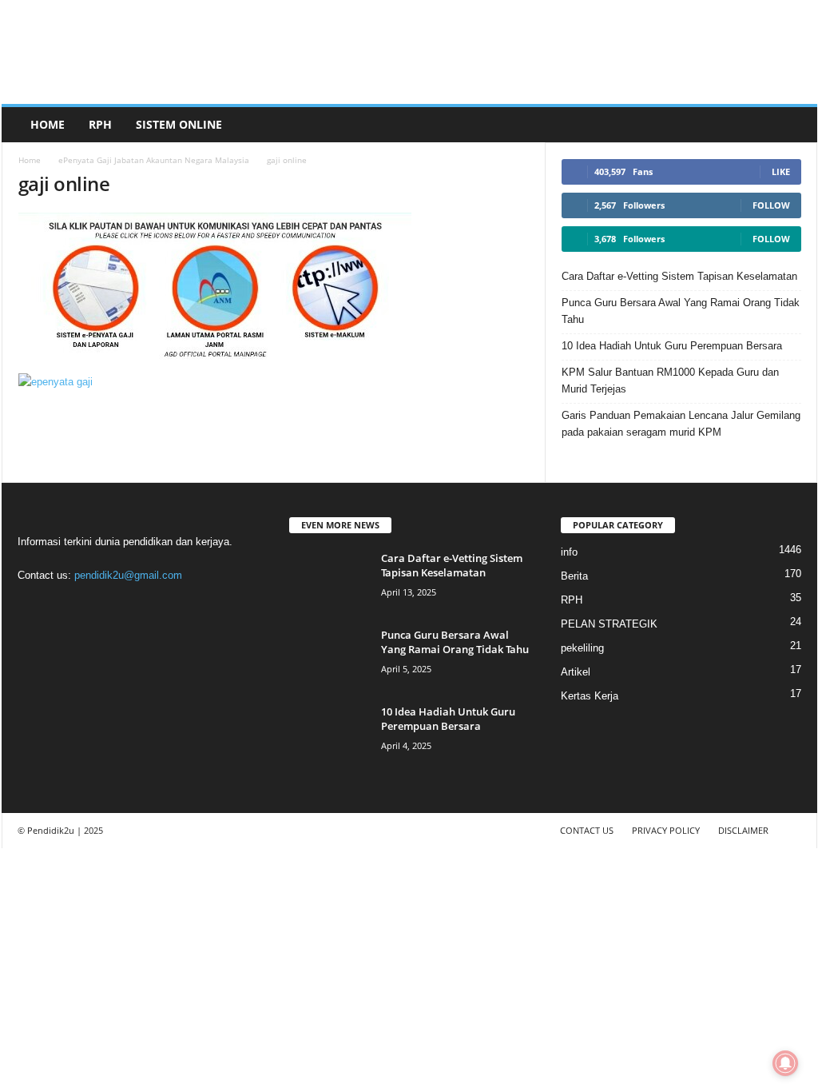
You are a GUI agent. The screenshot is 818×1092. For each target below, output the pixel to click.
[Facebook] (34, 606)
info (569, 552)
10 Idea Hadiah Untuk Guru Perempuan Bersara (672, 346)
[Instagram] (66, 606)
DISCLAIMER (743, 830)
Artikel (575, 672)
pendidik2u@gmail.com (128, 575)
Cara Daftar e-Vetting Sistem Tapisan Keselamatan (679, 276)
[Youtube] (163, 606)
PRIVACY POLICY (666, 830)
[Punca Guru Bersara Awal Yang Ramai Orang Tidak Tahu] (329, 657)
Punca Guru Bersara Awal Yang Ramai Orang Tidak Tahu (681, 311)
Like (781, 171)
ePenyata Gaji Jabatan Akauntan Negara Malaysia (153, 159)
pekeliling (582, 648)
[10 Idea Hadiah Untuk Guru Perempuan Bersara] (329, 734)
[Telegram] (99, 606)
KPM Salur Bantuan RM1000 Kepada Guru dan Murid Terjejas (670, 380)
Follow (771, 205)
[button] (793, 124)
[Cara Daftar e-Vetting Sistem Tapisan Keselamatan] (329, 581)
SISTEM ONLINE (179, 124)
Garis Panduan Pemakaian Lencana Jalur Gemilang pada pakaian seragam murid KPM (681, 423)
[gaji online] (274, 289)
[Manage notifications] (785, 1063)
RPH (100, 124)
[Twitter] (132, 606)
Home (47, 124)
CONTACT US (587, 830)
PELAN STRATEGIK (609, 624)
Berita (574, 576)
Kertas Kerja (589, 696)
